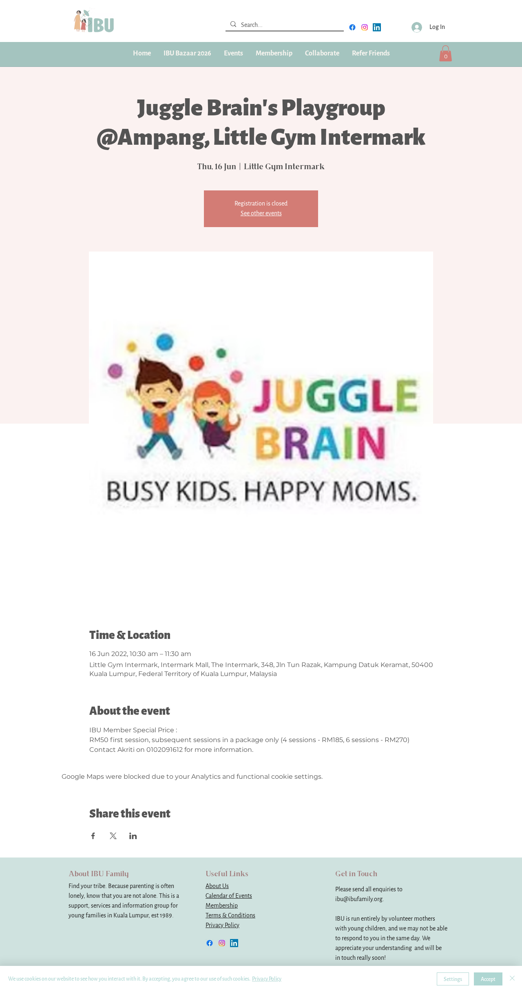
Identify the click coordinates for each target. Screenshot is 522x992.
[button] (274, 53)
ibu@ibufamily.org (359, 899)
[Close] (512, 978)
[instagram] (365, 27)
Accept (488, 979)
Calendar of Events (229, 896)
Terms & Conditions (230, 915)
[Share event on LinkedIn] (133, 836)
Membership (222, 906)
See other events (261, 213)
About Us (217, 886)
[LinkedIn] (377, 27)
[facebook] (352, 27)
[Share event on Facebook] (93, 836)
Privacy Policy (222, 925)
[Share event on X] (113, 836)
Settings (453, 979)
